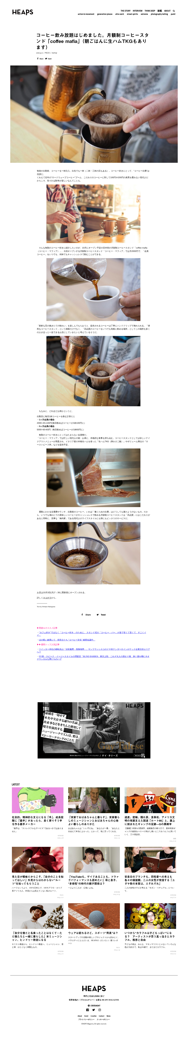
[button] (94, 1005)
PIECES (47, 52)
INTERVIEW (60, 836)
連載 (174, 838)
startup (54, 52)
